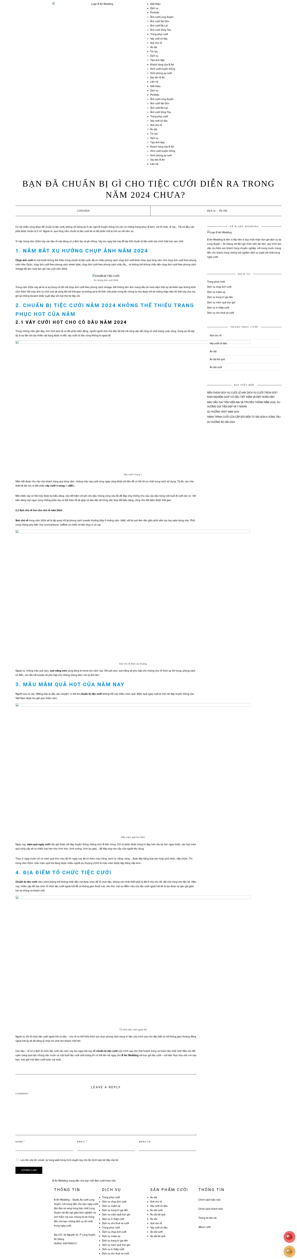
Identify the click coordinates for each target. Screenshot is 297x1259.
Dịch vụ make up (216, 292)
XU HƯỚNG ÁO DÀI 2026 (221, 422)
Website (145, 1141)
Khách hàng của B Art (162, 64)
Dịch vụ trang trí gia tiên (220, 297)
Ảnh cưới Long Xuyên (162, 17)
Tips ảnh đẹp (157, 60)
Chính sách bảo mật (209, 1199)
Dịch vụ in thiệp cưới (218, 307)
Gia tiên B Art (157, 77)
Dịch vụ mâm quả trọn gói (221, 302)
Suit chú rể (156, 42)
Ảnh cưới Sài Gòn (159, 21)
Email (81, 1141)
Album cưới (204, 1227)
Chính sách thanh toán (210, 1208)
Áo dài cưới (216, 367)
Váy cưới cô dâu (159, 38)
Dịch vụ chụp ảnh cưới (219, 286)
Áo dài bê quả (217, 359)
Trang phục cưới (159, 34)
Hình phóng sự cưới (161, 73)
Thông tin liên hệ (207, 1217)
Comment (22, 1093)
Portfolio (154, 12)
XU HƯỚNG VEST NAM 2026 (223, 411)
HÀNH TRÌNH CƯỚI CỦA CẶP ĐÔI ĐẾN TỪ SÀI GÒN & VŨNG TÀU (244, 416)
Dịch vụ (154, 8)
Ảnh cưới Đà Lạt (159, 25)
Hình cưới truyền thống (162, 68)
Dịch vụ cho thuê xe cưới (220, 312)
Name (19, 1141)
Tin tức (154, 51)
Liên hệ (154, 81)
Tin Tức (223, 210)
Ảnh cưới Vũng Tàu (160, 29)
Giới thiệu (155, 3)
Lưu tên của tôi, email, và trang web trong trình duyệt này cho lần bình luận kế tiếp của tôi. (69, 1160)
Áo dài (153, 47)
